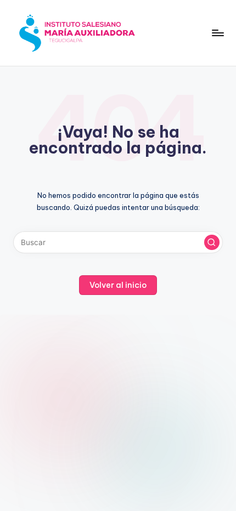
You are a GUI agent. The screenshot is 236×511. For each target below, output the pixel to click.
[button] (212, 242)
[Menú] (217, 33)
